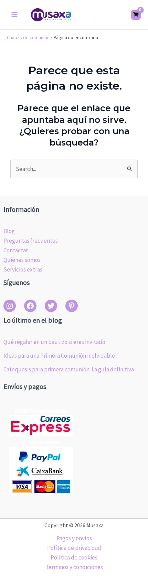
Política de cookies (74, 557)
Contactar (15, 250)
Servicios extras (22, 269)
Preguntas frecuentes (30, 240)
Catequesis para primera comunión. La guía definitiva (68, 369)
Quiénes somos (22, 260)
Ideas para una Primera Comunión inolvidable (59, 355)
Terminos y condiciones (74, 567)
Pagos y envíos (74, 538)
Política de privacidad (74, 548)
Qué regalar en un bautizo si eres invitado (54, 342)
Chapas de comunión (28, 37)
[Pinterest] (71, 306)
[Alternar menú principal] (14, 14)
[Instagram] (9, 306)
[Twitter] (51, 306)
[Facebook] (30, 306)
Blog (9, 231)
